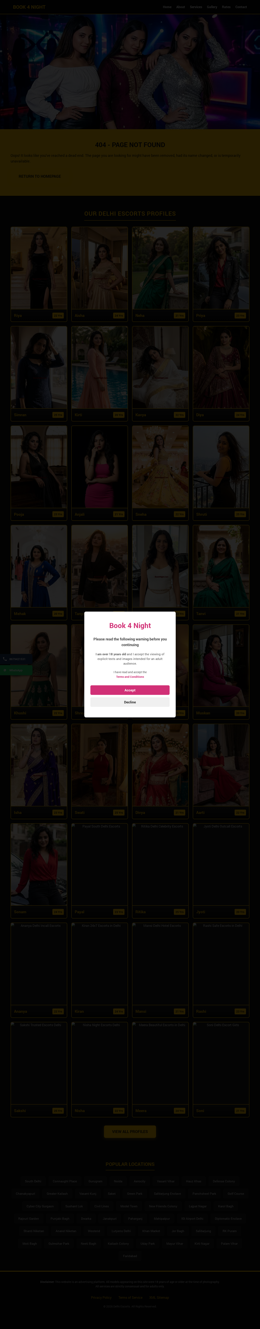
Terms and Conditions (130, 677)
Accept (130, 690)
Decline (130, 702)
